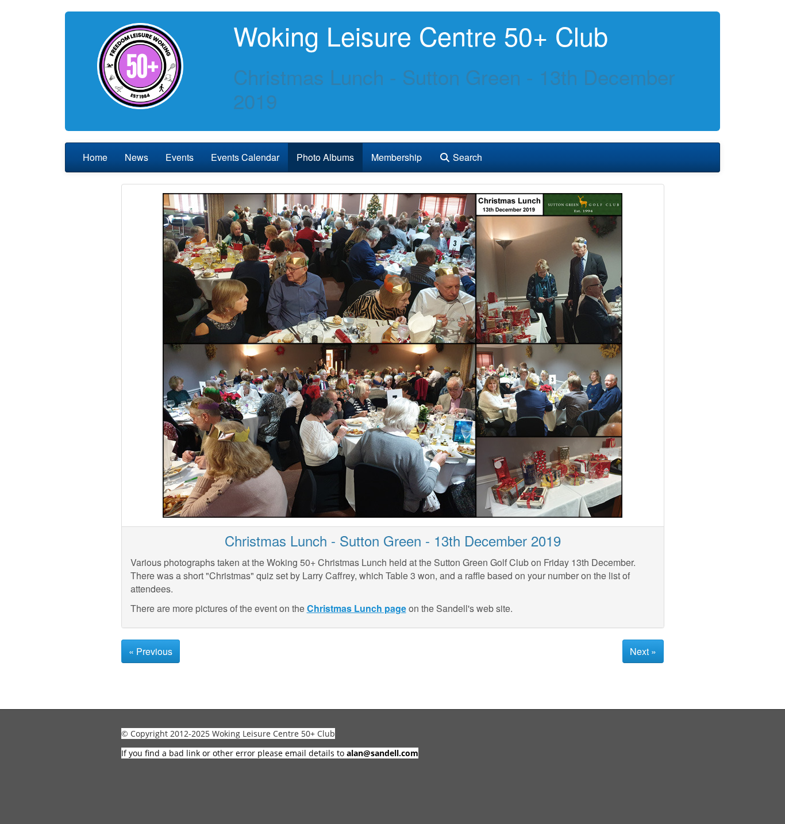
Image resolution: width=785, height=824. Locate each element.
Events (180, 157)
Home (95, 157)
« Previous (150, 651)
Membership (396, 157)
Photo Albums (325, 157)
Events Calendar (245, 157)
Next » (643, 651)
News (136, 157)
